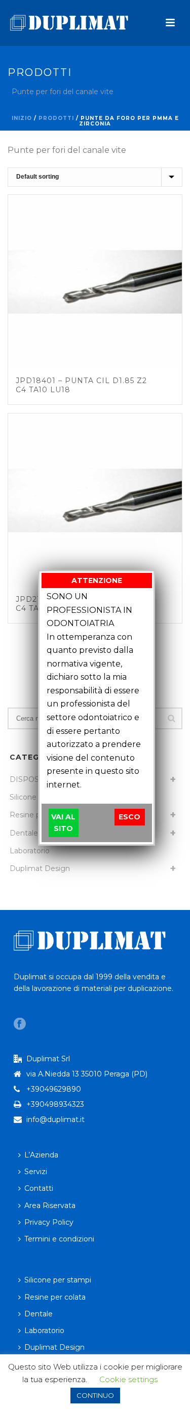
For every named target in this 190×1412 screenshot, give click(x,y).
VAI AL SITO (63, 822)
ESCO (129, 816)
